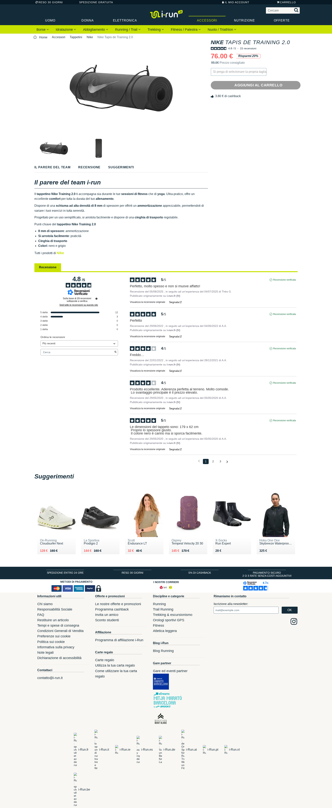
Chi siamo (45, 604)
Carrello (288, 2)
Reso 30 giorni (50, 2)
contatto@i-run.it (50, 678)
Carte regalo (104, 660)
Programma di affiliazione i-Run (119, 640)
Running (159, 604)
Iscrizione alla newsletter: (231, 604)
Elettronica (125, 20)
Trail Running (163, 609)
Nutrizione (244, 20)
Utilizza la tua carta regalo (115, 665)
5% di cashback (199, 572)
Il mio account (237, 2)
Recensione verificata (284, 279)
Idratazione (65, 29)
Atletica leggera (165, 631)
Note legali (45, 652)
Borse (41, 29)
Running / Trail (126, 29)
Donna (87, 20)
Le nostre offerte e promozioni (118, 604)
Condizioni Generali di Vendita (60, 631)
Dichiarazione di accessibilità (59, 658)
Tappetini (76, 37)
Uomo (50, 20)
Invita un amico (106, 615)
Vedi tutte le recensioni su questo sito (78, 305)
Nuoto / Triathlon (221, 29)
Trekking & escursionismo (172, 615)
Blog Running (163, 651)
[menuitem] (42, 29)
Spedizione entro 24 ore (65, 572)
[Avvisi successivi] (227, 461)
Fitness (158, 625)
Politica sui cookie (51, 642)
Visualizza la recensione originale (147, 302)
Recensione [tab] (47, 267)
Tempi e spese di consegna (58, 625)
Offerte (282, 20)
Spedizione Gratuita (94, 2)
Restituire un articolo (53, 620)
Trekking (155, 29)
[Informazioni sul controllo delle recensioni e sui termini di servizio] (96, 298)
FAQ (40, 615)
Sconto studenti (107, 620)
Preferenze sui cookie (54, 636)
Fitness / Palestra (184, 29)
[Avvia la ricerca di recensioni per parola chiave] (115, 352)
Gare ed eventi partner (170, 671)
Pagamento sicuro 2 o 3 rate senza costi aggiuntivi (266, 574)
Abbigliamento (94, 29)
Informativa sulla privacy (55, 647)
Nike (90, 37)
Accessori (207, 20)
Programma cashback (112, 609)
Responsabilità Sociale (54, 609)
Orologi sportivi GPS (168, 620)
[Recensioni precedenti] (199, 461)
